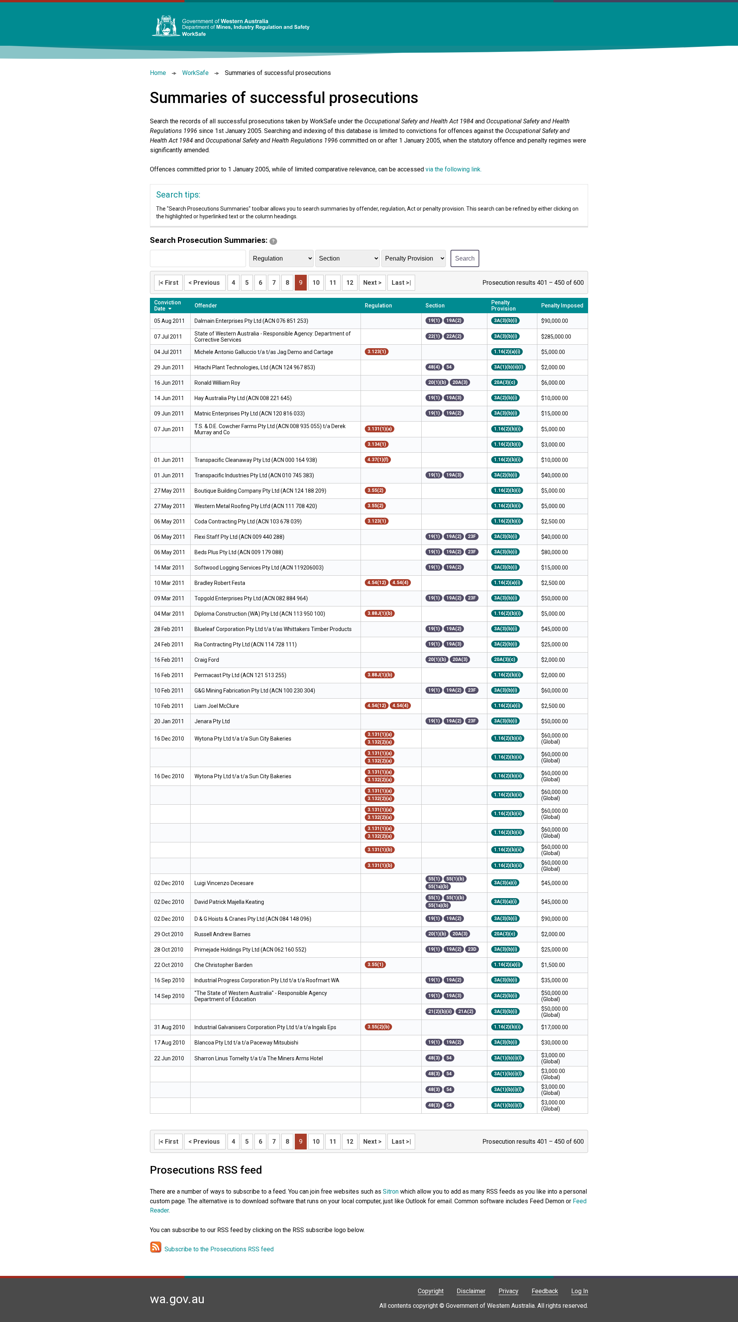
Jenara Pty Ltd (212, 721)
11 (332, 282)
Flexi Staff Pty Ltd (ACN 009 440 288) (239, 537)
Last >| (401, 282)
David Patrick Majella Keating (229, 902)
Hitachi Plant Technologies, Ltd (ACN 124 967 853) (254, 367)
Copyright (431, 1291)
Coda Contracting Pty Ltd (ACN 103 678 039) (248, 521)
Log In (579, 1291)
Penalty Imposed (562, 305)
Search (465, 258)
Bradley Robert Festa (219, 583)
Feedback (545, 1291)
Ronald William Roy (217, 383)
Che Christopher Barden (223, 965)
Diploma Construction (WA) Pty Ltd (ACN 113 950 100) (259, 614)
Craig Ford (206, 660)
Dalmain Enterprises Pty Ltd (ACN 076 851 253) (251, 321)
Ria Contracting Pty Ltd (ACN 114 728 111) (245, 644)
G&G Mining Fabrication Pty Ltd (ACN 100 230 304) (254, 691)
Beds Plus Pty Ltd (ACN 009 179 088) (238, 552)
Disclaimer (471, 1291)
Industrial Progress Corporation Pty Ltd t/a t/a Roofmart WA (266, 980)
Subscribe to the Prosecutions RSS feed (219, 1249)
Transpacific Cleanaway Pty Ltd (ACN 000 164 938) (255, 460)
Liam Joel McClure (216, 706)
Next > (372, 282)
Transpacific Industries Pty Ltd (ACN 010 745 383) (254, 475)
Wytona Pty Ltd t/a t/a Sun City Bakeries (242, 739)
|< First (168, 282)
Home (158, 72)
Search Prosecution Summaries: (212, 240)
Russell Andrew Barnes (222, 934)
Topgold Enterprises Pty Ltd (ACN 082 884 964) (251, 598)
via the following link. (454, 169)
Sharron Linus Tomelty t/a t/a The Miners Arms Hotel (258, 1058)
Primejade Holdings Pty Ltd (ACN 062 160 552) (250, 950)
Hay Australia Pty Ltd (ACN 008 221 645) (243, 398)
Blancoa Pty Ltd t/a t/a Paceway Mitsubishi (246, 1043)
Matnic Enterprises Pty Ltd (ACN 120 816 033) (249, 413)
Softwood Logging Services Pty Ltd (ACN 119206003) (259, 568)
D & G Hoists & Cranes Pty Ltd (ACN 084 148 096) (252, 919)
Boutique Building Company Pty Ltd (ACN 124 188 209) (260, 491)
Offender (205, 305)
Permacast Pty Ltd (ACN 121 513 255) (240, 675)
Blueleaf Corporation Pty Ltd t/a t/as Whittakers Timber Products (273, 629)
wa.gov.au (177, 1299)
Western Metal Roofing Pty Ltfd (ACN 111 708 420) (255, 506)
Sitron (391, 1191)
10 (315, 282)
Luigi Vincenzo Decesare (224, 883)
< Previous (204, 282)
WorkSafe (195, 72)
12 (349, 282)
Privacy (509, 1291)
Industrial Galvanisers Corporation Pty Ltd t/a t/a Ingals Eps (265, 1027)
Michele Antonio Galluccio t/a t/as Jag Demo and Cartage (263, 352)
